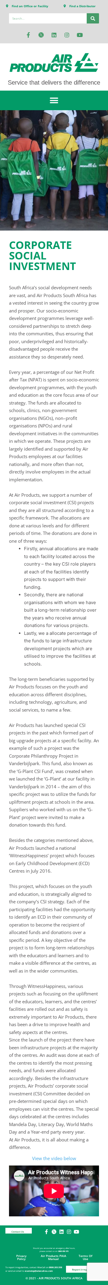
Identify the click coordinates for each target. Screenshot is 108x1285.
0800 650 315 (63, 1251)
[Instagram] (67, 34)
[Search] (93, 18)
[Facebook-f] (28, 34)
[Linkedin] (54, 34)
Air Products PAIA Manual (53, 1257)
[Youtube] (79, 34)
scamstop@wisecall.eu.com (39, 1271)
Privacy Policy (21, 1257)
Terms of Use (85, 1257)
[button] (54, 100)
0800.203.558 (55, 1267)
